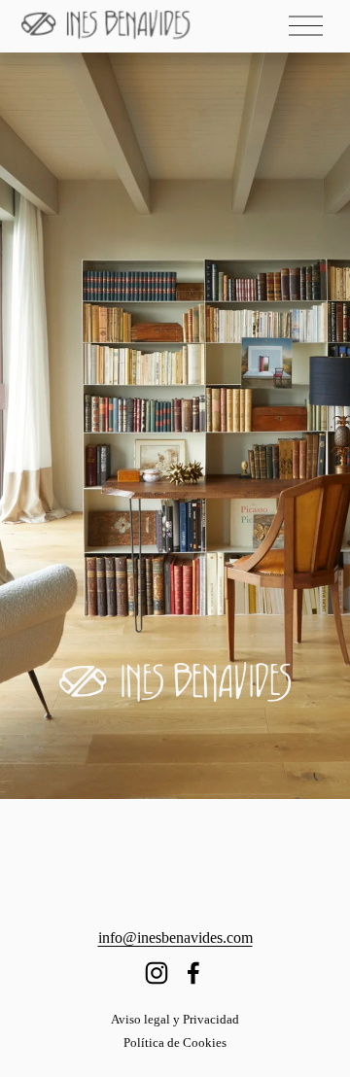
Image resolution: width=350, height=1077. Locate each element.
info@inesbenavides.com (175, 937)
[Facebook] (193, 973)
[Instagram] (156, 973)
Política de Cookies (175, 1042)
